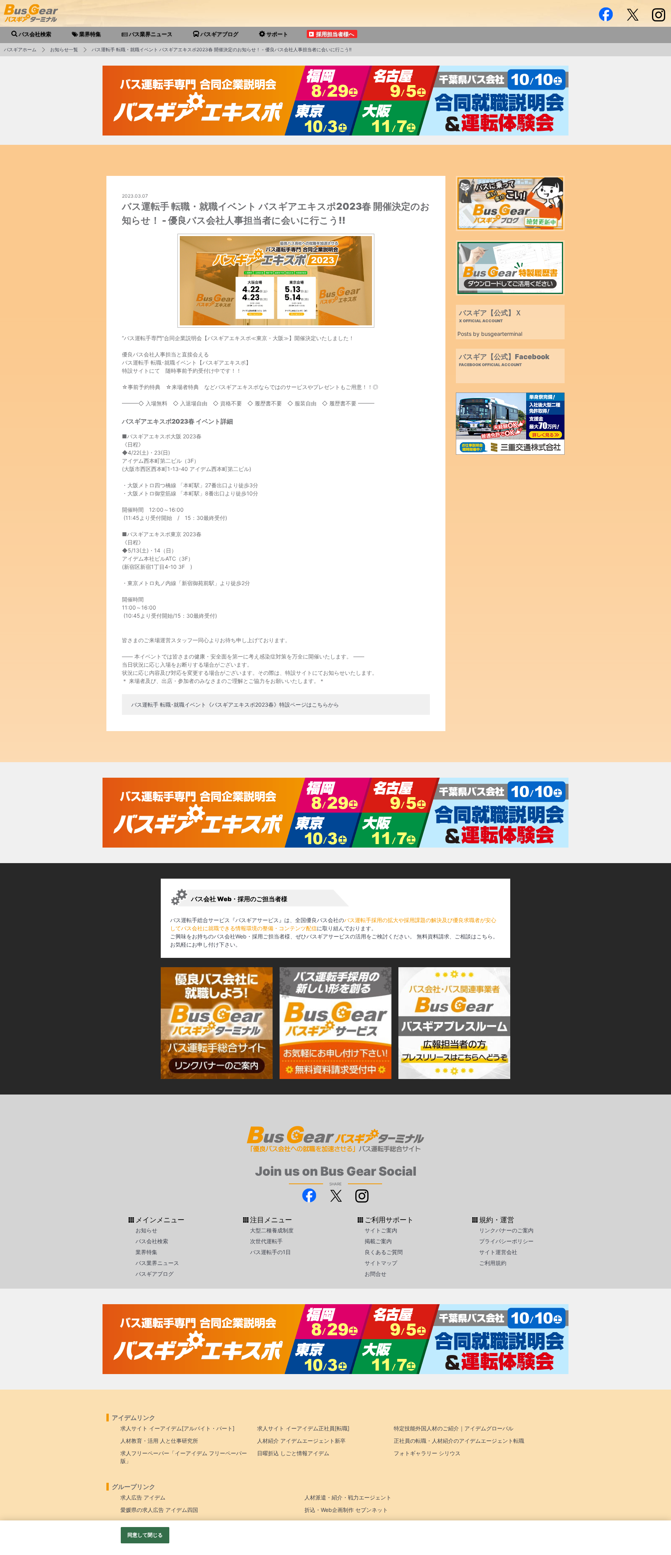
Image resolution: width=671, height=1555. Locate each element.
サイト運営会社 (498, 1252)
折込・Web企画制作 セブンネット (346, 1509)
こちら (484, 936)
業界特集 (146, 1252)
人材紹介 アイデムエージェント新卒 (301, 1440)
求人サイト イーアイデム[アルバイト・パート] (177, 1428)
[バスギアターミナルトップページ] (652, 1496)
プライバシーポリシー (506, 1241)
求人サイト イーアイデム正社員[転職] (303, 1428)
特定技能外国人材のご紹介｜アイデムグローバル (453, 1428)
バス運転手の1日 (270, 1252)
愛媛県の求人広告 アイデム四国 (159, 1509)
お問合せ (375, 1273)
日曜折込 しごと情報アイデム (293, 1453)
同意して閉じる (145, 1535)
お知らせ (146, 1230)
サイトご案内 (381, 1230)
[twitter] (632, 14)
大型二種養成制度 (272, 1230)
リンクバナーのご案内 (506, 1230)
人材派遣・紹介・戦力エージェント (347, 1497)
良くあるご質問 (384, 1252)
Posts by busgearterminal (489, 333)
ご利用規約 (492, 1263)
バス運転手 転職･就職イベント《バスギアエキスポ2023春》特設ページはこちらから (235, 704)
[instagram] (658, 14)
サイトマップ (381, 1263)
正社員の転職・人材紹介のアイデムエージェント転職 (459, 1440)
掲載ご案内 (378, 1241)
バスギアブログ (155, 1273)
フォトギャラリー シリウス (427, 1453)
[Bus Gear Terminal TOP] (652, 1519)
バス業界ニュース (157, 1263)
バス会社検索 (152, 1241)
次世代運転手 (266, 1241)
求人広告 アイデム (142, 1497)
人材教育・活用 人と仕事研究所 (159, 1440)
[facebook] (606, 14)
